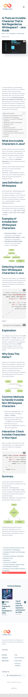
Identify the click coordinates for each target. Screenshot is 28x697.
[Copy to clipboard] (24, 290)
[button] (3, 602)
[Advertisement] (14, 72)
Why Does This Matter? (9, 127)
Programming (12, 33)
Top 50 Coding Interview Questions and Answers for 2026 (20, 606)
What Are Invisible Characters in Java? (13, 115)
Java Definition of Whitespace (11, 117)
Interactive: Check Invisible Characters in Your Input (14, 133)
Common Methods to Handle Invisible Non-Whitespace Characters (13, 130)
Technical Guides (20, 33)
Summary (6, 136)
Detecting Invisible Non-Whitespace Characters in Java (13, 123)
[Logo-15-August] (7, 2)
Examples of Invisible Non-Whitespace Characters (13, 119)
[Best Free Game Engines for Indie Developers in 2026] (7, 594)
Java (7, 33)
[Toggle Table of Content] (23, 113)
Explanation (7, 126)
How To (3, 33)
